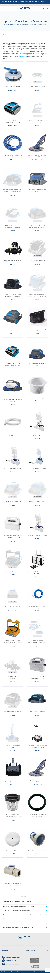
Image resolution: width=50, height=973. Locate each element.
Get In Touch (29, 944)
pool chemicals (23, 56)
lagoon (26, 53)
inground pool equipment (21, 51)
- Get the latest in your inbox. (12, 944)
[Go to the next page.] (31, 897)
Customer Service (31, 950)
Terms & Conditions (45, 971)
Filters (3, 34)
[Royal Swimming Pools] (24, 937)
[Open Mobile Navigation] (2, 8)
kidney (31, 53)
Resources (5, 950)
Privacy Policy (36, 971)
